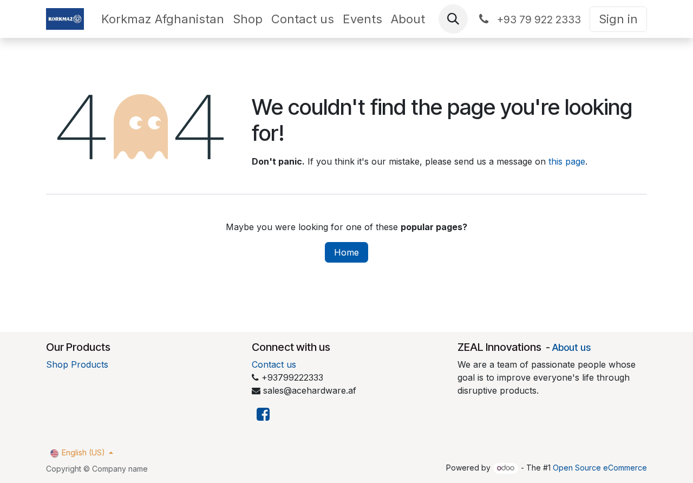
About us (571, 347)
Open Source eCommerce (600, 467)
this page (566, 161)
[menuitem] (162, 19)
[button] (453, 19)
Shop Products (77, 364)
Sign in (618, 19)
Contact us (274, 364)
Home (346, 252)
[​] (263, 414)
